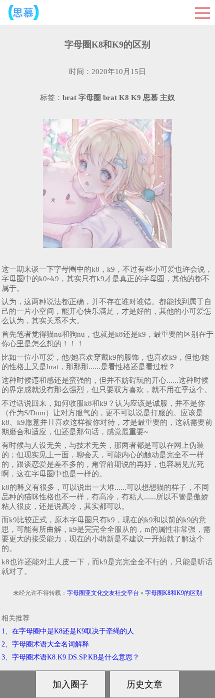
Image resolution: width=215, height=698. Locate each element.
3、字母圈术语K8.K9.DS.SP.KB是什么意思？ (71, 657)
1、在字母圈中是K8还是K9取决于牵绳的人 (68, 631)
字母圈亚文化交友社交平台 (103, 592)
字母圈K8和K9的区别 (173, 592)
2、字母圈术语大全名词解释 (45, 644)
